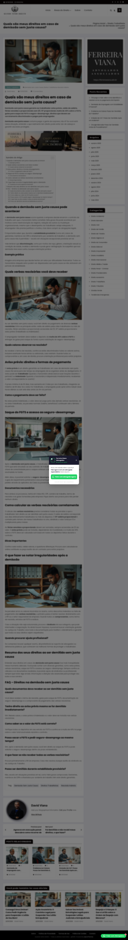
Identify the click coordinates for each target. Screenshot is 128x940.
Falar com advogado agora (65, 477)
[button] (113, 936)
